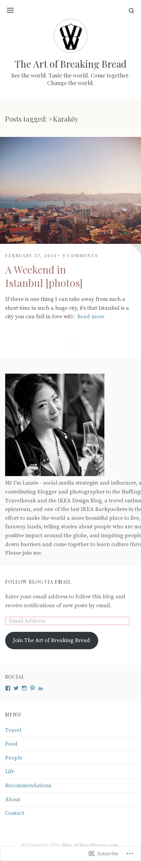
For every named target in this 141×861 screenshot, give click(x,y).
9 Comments (80, 256)
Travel (13, 730)
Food (11, 743)
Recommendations (28, 785)
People (13, 757)
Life (9, 771)
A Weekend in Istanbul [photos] (44, 276)
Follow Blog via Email (38, 582)
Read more (90, 316)
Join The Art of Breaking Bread (51, 640)
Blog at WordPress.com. (90, 845)
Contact (14, 813)
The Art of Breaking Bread (71, 63)
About (12, 799)
